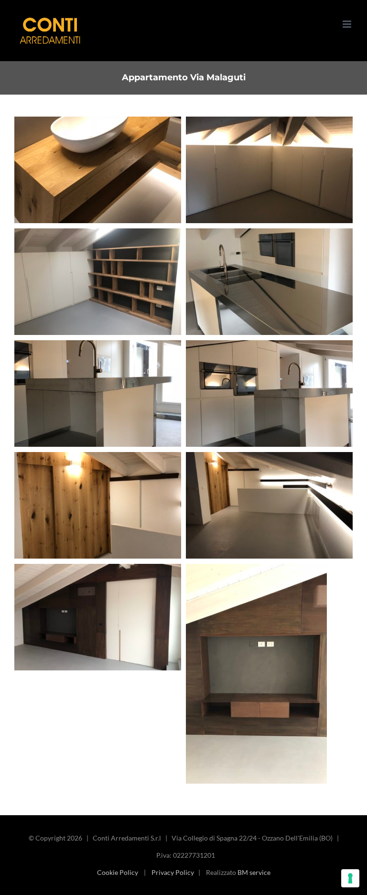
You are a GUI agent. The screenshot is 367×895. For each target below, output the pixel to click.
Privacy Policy (172, 872)
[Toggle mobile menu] (348, 24)
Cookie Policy (117, 872)
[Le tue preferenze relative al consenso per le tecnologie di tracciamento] (350, 878)
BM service (253, 872)
